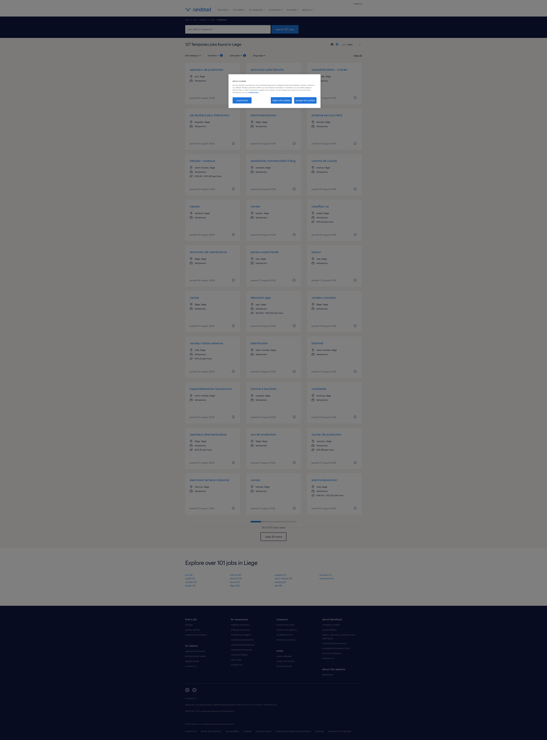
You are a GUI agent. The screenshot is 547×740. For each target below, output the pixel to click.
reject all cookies (281, 100)
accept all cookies (305, 100)
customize (242, 100)
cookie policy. (253, 92)
